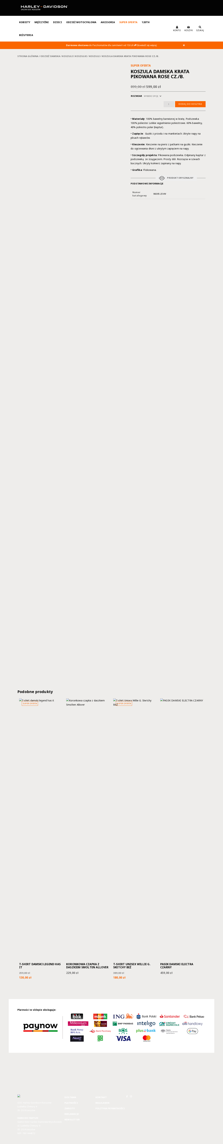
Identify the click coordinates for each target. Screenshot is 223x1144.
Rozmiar (136, 95)
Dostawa (70, 1097)
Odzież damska (50, 56)
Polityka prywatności (110, 1108)
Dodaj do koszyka (190, 104)
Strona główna (28, 56)
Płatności (71, 1102)
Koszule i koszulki (74, 56)
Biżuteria (26, 35)
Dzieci (57, 22)
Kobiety (24, 22)
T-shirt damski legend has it (40, 965)
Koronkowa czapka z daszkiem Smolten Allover (87, 965)
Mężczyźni (41, 22)
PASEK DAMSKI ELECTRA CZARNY (176, 965)
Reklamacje (71, 1113)
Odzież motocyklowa (81, 22)
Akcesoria (108, 22)
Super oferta (128, 22)
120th (145, 22)
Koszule (94, 56)
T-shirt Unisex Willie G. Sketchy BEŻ (131, 965)
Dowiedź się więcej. (147, 45)
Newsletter (72, 1119)
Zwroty (69, 1108)
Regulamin (102, 1102)
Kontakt (101, 1097)
